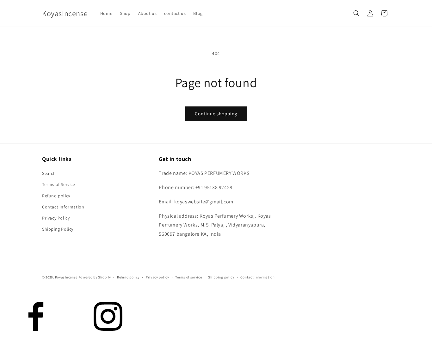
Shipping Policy (57, 229)
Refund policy (56, 196)
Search (49, 173)
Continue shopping (216, 114)
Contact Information (63, 207)
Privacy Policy (56, 218)
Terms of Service (58, 184)
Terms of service (188, 277)
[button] (356, 13)
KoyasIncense (66, 277)
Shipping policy (221, 277)
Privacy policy (157, 277)
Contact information (257, 277)
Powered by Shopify (94, 277)
